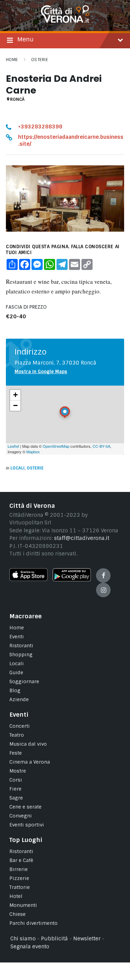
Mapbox (33, 451)
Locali (17, 468)
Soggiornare (24, 681)
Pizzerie (19, 878)
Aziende (19, 699)
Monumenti (23, 905)
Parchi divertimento (33, 923)
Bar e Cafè (21, 860)
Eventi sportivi (26, 825)
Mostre (17, 771)
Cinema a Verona (29, 762)
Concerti (19, 726)
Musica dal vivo (28, 744)
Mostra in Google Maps (41, 372)
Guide (16, 672)
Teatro (16, 735)
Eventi (16, 636)
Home (12, 59)
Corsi (15, 780)
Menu (25, 39)
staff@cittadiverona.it (81, 538)
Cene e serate (25, 807)
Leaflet (13, 446)
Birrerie (18, 869)
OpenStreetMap (56, 446)
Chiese (17, 914)
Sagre (16, 798)
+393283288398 (40, 126)
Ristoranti (21, 645)
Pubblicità (54, 938)
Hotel (16, 896)
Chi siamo (23, 938)
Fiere (15, 789)
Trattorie (19, 887)
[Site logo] (65, 21)
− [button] (15, 405)
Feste (15, 753)
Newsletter (87, 938)
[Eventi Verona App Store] (28, 579)
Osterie (39, 59)
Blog (14, 690)
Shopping (21, 654)
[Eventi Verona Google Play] (72, 579)
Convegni (20, 816)
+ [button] (15, 394)
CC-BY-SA (101, 446)
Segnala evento (29, 946)
